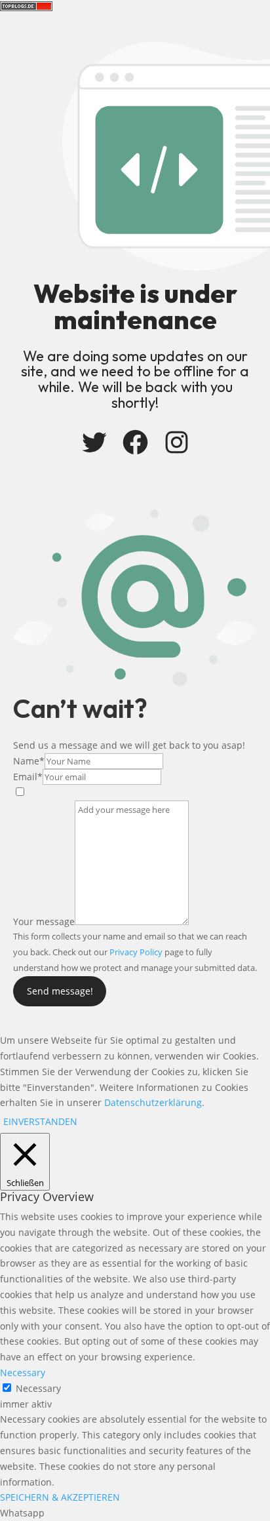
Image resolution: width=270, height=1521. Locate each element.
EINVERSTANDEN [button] (40, 1121)
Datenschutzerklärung (153, 1102)
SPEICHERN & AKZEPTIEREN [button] (60, 1497)
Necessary (38, 1388)
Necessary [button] (22, 1372)
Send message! (60, 991)
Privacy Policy (136, 952)
